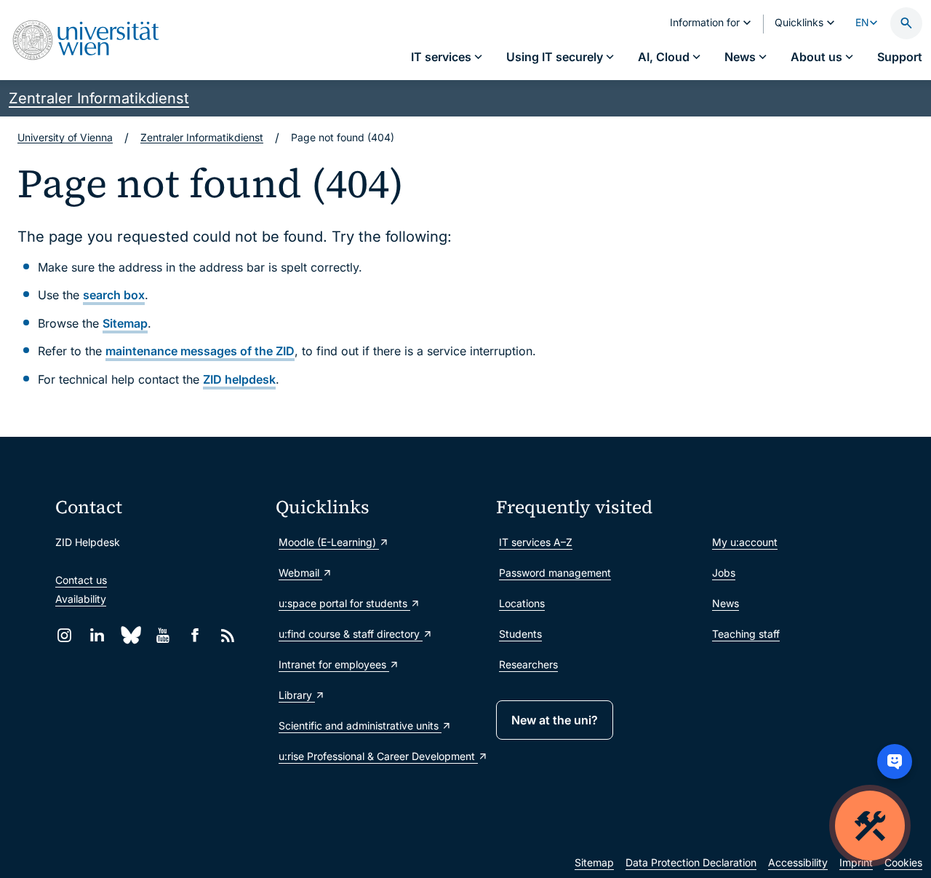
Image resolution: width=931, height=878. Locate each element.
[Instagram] (64, 635)
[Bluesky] (130, 635)
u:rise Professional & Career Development (378, 756)
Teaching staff (746, 634)
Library (297, 695)
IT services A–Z (535, 542)
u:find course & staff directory (351, 634)
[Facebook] (195, 635)
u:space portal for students (344, 603)
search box (114, 295)
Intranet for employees (334, 664)
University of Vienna (65, 137)
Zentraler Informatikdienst (99, 98)
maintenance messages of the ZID (200, 351)
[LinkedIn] (97, 635)
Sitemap (125, 323)
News (725, 603)
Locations (522, 603)
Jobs (723, 572)
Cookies (903, 862)
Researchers (528, 664)
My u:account (745, 542)
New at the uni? (554, 720)
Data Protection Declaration (691, 862)
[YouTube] (162, 635)
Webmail (300, 572)
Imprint (856, 862)
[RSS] (228, 635)
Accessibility (798, 862)
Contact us (81, 580)
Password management (555, 572)
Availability (80, 599)
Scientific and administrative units (360, 725)
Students (520, 634)
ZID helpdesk (239, 379)
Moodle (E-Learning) (329, 542)
